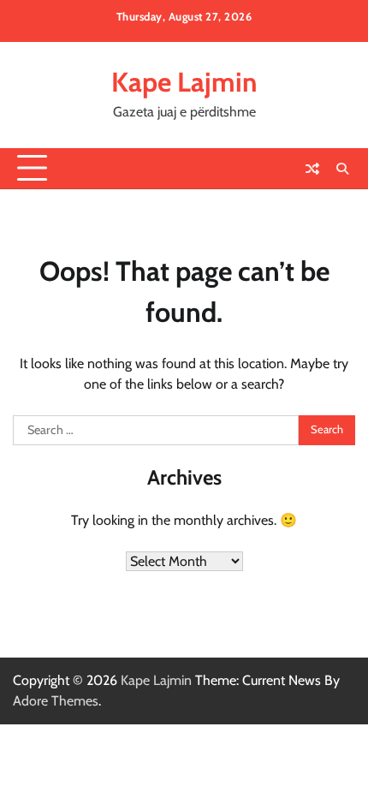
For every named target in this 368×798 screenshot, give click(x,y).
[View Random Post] (312, 169)
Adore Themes (55, 701)
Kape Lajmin (184, 81)
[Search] (342, 169)
